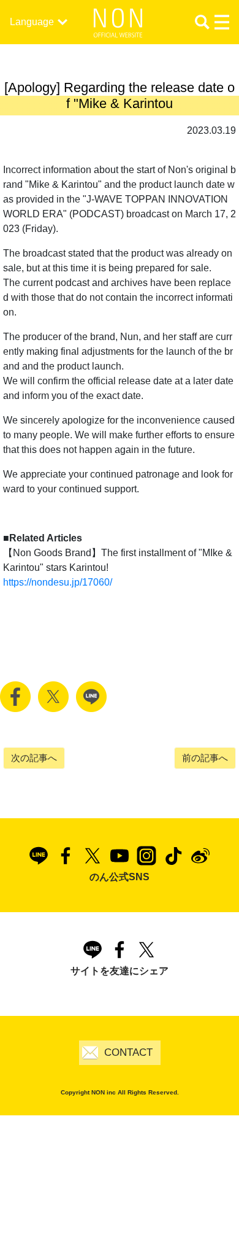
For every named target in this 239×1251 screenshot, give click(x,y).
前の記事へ (205, 758)
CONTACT (128, 1052)
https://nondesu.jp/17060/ (57, 582)
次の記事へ (34, 758)
